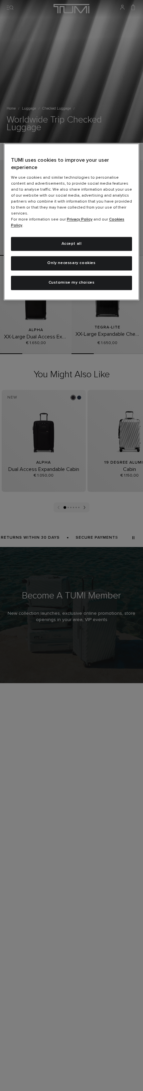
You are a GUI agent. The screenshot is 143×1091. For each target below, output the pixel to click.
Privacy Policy (79, 220)
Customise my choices (72, 283)
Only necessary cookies (71, 263)
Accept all (72, 244)
